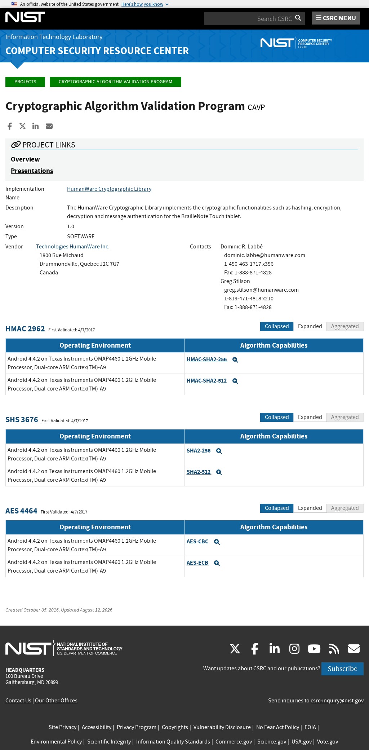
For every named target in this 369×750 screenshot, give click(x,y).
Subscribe (342, 668)
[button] (235, 359)
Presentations (32, 170)
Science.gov (271, 741)
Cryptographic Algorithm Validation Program (115, 81)
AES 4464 (21, 510)
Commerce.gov (233, 741)
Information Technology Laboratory (53, 37)
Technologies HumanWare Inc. (73, 246)
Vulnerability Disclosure (222, 727)
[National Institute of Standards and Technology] (64, 648)
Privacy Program (136, 727)
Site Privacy (62, 727)
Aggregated (345, 326)
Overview (25, 159)
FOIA (310, 727)
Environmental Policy (56, 741)
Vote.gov (327, 741)
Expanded (310, 326)
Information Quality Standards (173, 741)
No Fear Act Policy (277, 727)
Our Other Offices (56, 700)
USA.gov (302, 741)
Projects (25, 81)
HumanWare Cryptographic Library (109, 189)
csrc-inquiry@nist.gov (337, 700)
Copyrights (175, 727)
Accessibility (96, 727)
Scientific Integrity (109, 741)
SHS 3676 (21, 419)
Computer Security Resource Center (97, 50)
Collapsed (277, 326)
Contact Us (18, 700)
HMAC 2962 (25, 328)
